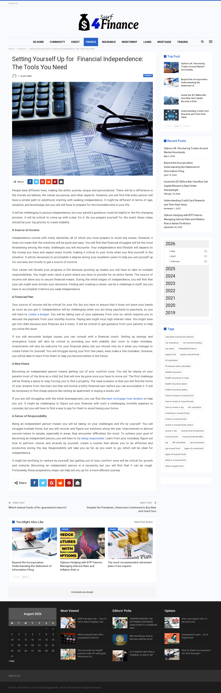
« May (11, 661)
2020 (170, 305)
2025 (170, 268)
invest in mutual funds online (179, 425)
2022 (170, 290)
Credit (75, 42)
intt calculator (194, 407)
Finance (91, 42)
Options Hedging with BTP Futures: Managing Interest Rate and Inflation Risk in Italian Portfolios (184, 219)
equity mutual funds (189, 354)
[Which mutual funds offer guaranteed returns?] (68, 638)
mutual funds (171, 437)
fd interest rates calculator (178, 366)
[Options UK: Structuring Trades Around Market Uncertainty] (171, 67)
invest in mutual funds (176, 419)
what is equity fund (174, 466)
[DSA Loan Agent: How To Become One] (172, 622)
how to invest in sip (174, 407)
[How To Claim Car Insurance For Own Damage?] (172, 654)
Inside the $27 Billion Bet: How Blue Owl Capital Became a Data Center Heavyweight (186, 185)
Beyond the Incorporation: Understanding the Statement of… (194, 82)
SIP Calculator (179, 442)
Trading (182, 42)
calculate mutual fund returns (179, 337)
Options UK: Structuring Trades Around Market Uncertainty (193, 66)
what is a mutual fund (175, 460)
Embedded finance (187, 348)
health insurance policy (176, 390)
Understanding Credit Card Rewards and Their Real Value (195, 114)
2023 (170, 283)
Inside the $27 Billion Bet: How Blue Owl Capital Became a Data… (193, 98)
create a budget (38, 314)
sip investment (197, 442)
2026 (170, 243)
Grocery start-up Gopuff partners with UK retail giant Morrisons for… (92, 653)
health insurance (173, 372)
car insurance (172, 343)
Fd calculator (171, 360)
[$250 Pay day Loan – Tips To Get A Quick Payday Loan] (68, 622)
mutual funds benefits (192, 437)
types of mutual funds (175, 454)
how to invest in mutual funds (179, 401)
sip (166, 442)
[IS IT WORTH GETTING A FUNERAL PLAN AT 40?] (120, 655)
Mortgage (164, 42)
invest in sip (171, 431)
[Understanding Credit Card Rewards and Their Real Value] (171, 115)
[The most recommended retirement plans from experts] (130, 543)
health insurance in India (177, 378)
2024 (170, 276)
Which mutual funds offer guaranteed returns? (38, 507)
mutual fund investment (192, 431)
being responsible (92, 438)
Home (40, 42)
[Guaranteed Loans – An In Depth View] (172, 638)
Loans (147, 42)
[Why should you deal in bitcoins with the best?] (120, 640)
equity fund (170, 354)
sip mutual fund (172, 448)
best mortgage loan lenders (124, 398)
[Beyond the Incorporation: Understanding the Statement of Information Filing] (34, 543)
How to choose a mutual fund (179, 395)
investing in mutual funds (177, 413)
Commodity (57, 42)
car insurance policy (192, 343)
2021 (170, 298)
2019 (170, 312)
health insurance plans (176, 384)
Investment (129, 42)
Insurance (109, 42)
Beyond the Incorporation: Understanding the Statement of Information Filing (182, 167)
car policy (169, 348)
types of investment (193, 448)
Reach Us (13, 3)
